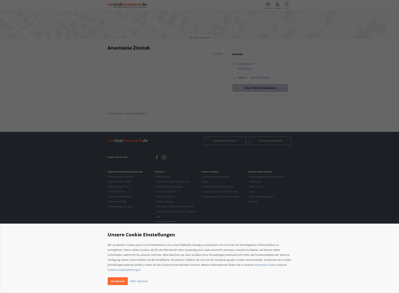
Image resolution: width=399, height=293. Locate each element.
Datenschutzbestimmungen (124, 270)
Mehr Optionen (139, 281)
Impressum (261, 265)
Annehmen (118, 281)
